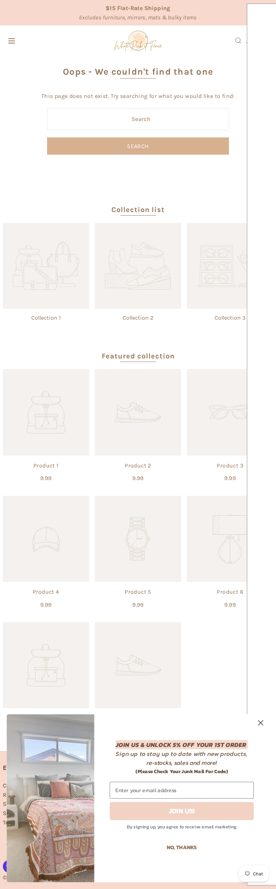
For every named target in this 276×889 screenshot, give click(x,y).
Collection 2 (138, 317)
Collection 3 (230, 317)
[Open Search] (238, 40)
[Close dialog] (261, 723)
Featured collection (138, 356)
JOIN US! (182, 811)
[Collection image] (46, 266)
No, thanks (182, 847)
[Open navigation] (51, 40)
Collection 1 (46, 317)
